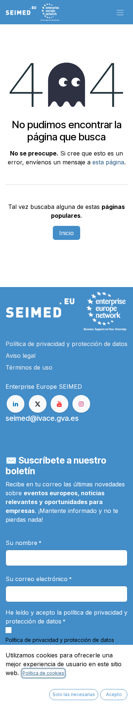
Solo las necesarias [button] (73, 694)
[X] (38, 404)
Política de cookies (43, 673)
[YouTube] (59, 404)
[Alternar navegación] (120, 12)
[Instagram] (81, 404)
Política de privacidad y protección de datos (60, 640)
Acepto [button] (114, 694)
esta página (108, 162)
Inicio (66, 233)
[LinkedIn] (15, 404)
